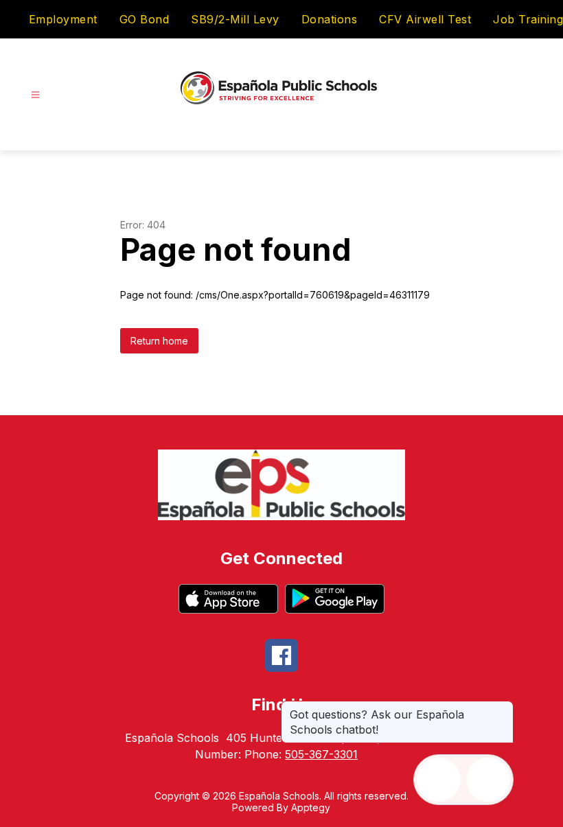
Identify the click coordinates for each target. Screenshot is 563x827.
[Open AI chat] (488, 780)
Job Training (528, 19)
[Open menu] (35, 95)
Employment (63, 19)
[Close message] (502, 707)
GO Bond (144, 19)
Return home (159, 341)
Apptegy (310, 807)
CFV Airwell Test (425, 19)
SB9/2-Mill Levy (235, 19)
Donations (329, 19)
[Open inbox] (439, 780)
